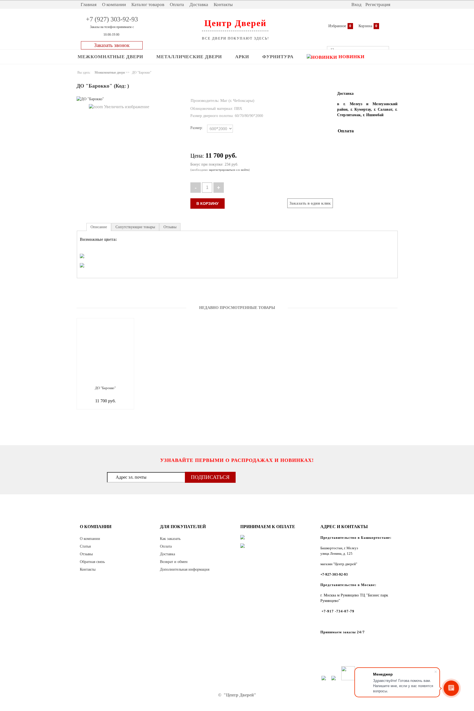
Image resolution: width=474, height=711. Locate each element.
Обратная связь (92, 562)
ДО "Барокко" (105, 388)
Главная (89, 4)
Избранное (337, 26)
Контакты (223, 4)
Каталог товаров (147, 4)
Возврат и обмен (174, 562)
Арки (242, 56)
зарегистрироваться (222, 169)
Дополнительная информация (184, 569)
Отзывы (86, 554)
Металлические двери (189, 56)
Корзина (365, 26)
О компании (114, 4)
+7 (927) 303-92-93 (112, 19)
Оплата (177, 4)
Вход (356, 4)
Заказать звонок (111, 45)
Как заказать (170, 539)
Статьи (85, 546)
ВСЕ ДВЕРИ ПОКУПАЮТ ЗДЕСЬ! (235, 38)
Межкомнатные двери (110, 56)
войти (245, 169)
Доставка (199, 4)
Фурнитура (278, 56)
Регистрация (377, 4)
